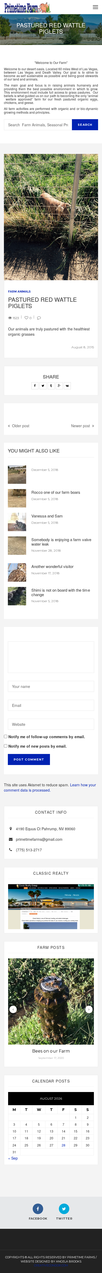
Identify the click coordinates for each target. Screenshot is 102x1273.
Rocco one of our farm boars (55, 492)
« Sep (13, 1158)
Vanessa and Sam (47, 516)
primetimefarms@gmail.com (39, 839)
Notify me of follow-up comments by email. (46, 736)
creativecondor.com (51, 1265)
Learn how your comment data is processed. (50, 787)
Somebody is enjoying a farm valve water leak (61, 542)
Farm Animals (19, 291)
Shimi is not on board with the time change (60, 592)
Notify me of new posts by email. (37, 746)
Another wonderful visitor (52, 566)
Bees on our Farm (51, 1051)
